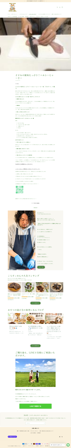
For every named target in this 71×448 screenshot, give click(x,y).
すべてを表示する (35, 303)
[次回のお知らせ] (46, 1)
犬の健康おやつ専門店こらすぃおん (15, 445)
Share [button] (17, 83)
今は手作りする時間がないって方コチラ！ (24, 164)
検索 (17, 430)
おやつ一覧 (41, 267)
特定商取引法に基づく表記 (24, 430)
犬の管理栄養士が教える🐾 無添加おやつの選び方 (35, 328)
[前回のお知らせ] (25, 1)
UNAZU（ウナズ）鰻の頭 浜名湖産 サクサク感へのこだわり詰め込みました (56, 295)
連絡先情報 (46, 445)
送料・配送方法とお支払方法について (46, 430)
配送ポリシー (42, 445)
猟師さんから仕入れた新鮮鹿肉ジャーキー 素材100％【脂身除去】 (14, 295)
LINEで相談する (35, 406)
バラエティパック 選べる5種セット (28, 294)
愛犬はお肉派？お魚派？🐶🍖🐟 (15, 327)
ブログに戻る (36, 203)
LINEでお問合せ (33, 432)
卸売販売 (39, 432)
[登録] (44, 423)
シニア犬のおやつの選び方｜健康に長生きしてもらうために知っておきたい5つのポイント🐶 (54, 329)
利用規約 (37, 445)
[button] (15, 14)
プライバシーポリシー (34, 430)
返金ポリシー (25, 445)
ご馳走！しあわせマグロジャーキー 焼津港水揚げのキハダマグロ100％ (42, 295)
